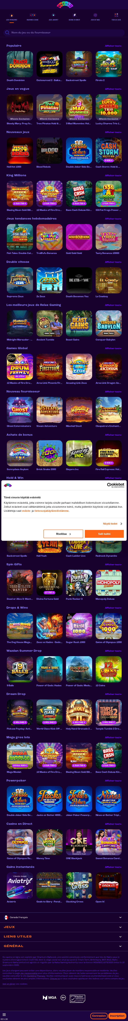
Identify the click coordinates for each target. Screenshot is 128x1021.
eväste (26, 510)
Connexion (99, 1016)
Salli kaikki (104, 533)
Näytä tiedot (110, 523)
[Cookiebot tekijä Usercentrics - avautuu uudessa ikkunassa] (109, 485)
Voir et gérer (8, 984)
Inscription (117, 1016)
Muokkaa (61, 533)
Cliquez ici (55, 979)
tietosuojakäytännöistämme (51, 510)
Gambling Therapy (36, 976)
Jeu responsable (28, 973)
